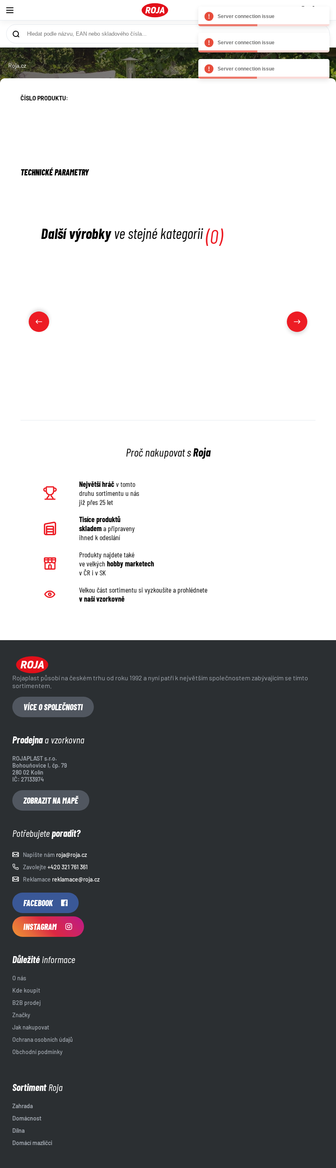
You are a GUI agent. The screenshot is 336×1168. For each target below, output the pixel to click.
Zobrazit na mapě (50, 800)
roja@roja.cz (71, 854)
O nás (19, 978)
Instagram (40, 927)
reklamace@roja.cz (76, 879)
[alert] (263, 16)
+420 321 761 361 (68, 867)
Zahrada (22, 1105)
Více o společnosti (53, 707)
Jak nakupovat (30, 1027)
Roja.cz (17, 65)
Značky (21, 1014)
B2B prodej (26, 1002)
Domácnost (26, 1118)
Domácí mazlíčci (32, 1142)
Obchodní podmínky (37, 1051)
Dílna (18, 1130)
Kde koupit (26, 990)
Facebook (38, 903)
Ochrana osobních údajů (42, 1039)
